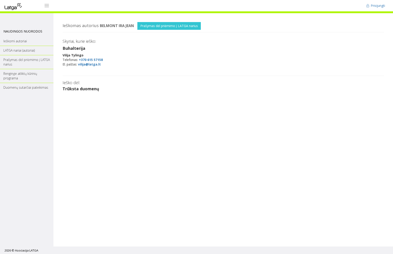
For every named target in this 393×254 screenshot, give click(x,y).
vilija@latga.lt (89, 64)
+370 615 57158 (91, 60)
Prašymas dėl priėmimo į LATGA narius (169, 26)
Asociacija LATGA (26, 250)
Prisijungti (377, 5)
